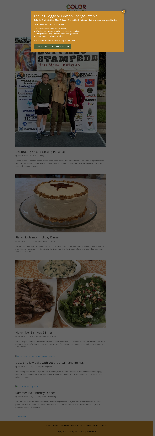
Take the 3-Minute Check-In (52, 46)
